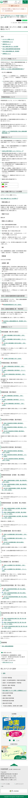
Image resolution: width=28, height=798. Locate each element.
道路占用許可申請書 (7, 703)
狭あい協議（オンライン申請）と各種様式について (14, 690)
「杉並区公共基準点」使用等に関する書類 (12, 706)
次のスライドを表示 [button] (14, 740)
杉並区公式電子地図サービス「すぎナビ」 (12, 151)
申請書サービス (23, 15)
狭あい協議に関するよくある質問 (8, 198)
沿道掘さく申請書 (6, 695)
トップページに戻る (6, 784)
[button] (16, 2)
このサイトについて (19, 784)
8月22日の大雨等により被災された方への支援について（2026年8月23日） (14, 10)
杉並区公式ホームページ (10, 15)
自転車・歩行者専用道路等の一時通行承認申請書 (13, 680)
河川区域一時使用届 (7, 677)
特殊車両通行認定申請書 (8, 700)
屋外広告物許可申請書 (7, 693)
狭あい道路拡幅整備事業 (7, 646)
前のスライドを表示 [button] (10, 740)
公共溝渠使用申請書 (7, 688)
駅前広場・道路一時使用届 (8, 685)
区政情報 (17, 15)
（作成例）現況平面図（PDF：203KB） (12, 358)
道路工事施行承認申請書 (8, 698)
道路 (5, 17)
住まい (2, 17)
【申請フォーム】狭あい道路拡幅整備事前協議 (12, 69)
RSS (2, 786)
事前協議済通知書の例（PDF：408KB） (12, 304)
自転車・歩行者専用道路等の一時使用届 (11, 683)
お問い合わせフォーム (7, 662)
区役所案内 (16, 791)
